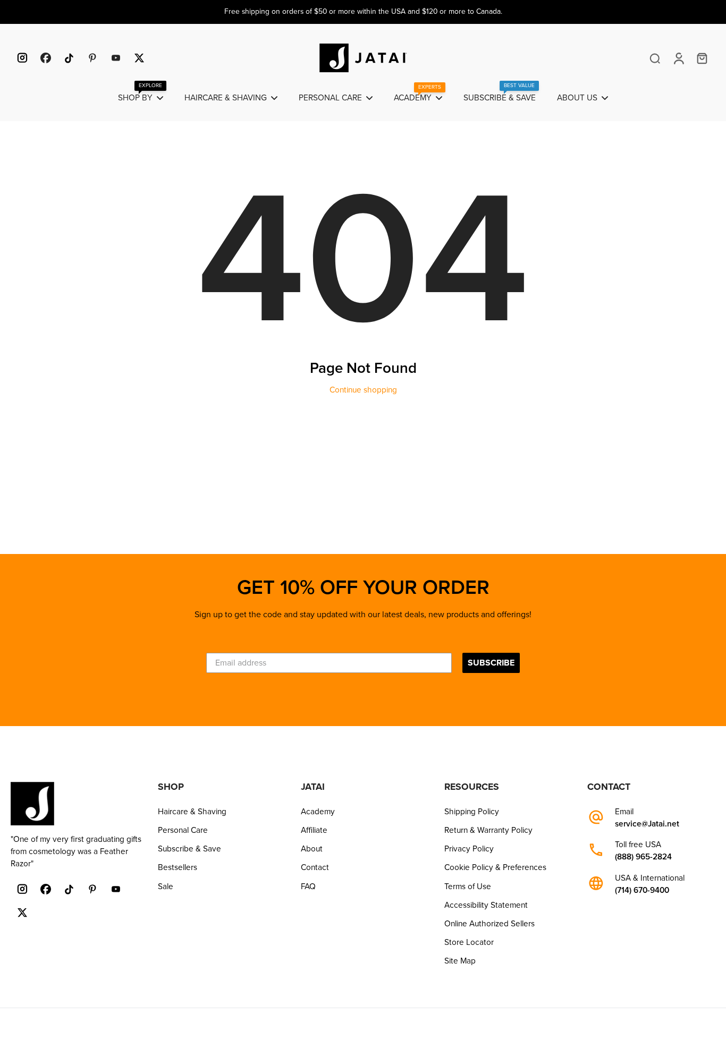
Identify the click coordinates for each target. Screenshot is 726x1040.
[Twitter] (139, 58)
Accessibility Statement (486, 905)
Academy (318, 811)
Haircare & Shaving (192, 811)
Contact (315, 867)
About (312, 849)
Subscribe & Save (189, 849)
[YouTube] (116, 58)
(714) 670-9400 (642, 890)
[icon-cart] (701, 58)
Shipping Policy (471, 811)
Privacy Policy (469, 849)
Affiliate (314, 830)
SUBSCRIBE (491, 663)
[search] (654, 58)
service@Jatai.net (647, 824)
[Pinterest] (92, 58)
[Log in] (678, 58)
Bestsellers (177, 867)
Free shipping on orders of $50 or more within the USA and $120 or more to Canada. (363, 11)
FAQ (308, 886)
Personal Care (183, 830)
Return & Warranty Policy (488, 830)
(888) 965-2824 (643, 857)
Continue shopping (363, 390)
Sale (165, 886)
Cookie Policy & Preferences (495, 867)
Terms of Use (467, 886)
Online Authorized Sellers (489, 923)
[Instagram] (22, 58)
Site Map (460, 961)
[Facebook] (45, 58)
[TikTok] (69, 58)
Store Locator (469, 942)
